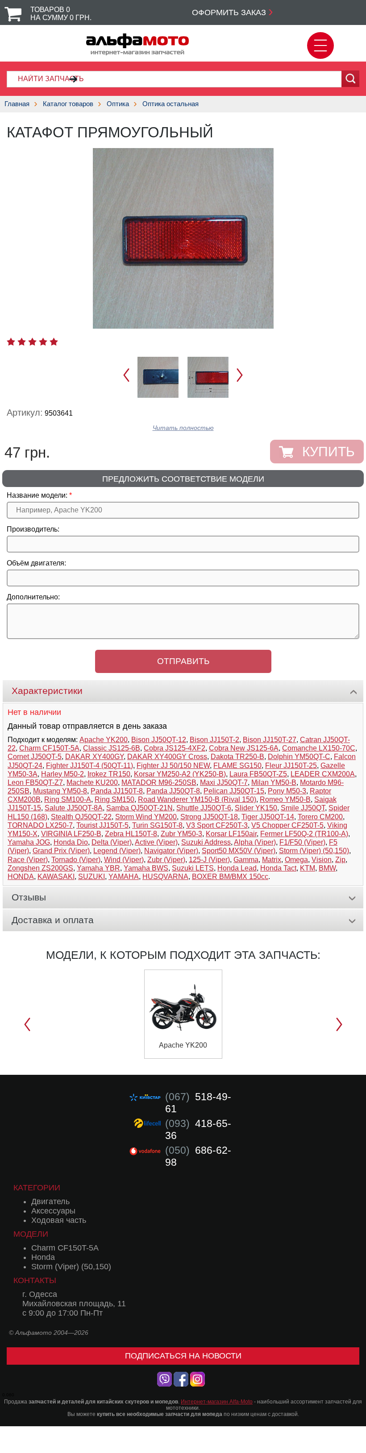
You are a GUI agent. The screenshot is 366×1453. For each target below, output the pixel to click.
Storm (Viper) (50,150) (314, 850)
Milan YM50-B (273, 782)
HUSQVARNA (165, 876)
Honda (43, 1257)
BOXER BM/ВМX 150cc (230, 876)
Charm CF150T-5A (49, 748)
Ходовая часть (58, 1220)
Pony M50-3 (287, 791)
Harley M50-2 (62, 774)
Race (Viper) (28, 859)
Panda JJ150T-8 (117, 791)
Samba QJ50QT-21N (139, 808)
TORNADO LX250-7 (40, 825)
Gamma (245, 859)
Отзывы (29, 897)
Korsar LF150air (231, 834)
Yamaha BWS (146, 868)
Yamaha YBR (98, 868)
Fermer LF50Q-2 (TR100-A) (304, 834)
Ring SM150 (114, 799)
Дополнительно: (33, 597)
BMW (327, 868)
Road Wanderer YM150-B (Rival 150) (197, 799)
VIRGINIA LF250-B (71, 834)
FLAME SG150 (237, 765)
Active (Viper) (156, 842)
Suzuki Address (206, 842)
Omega (296, 859)
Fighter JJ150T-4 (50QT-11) (89, 765)
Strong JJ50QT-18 (209, 817)
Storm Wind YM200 (146, 817)
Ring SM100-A (67, 799)
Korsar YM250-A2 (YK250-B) (180, 774)
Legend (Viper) (117, 850)
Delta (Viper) (112, 842)
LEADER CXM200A (323, 774)
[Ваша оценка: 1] (11, 342)
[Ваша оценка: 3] (32, 342)
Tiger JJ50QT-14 (267, 817)
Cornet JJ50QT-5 (35, 756)
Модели (30, 1234)
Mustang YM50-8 (60, 791)
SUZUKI (91, 876)
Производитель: (33, 529)
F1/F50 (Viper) (302, 842)
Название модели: (37, 495)
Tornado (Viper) (75, 859)
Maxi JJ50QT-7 (224, 782)
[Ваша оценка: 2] (21, 342)
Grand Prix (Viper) (61, 850)
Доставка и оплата (53, 920)
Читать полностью (183, 428)
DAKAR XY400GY (94, 756)
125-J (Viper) (209, 859)
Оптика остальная (170, 103)
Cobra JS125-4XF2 (174, 748)
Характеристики (47, 690)
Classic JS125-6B (111, 748)
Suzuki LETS (193, 868)
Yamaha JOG (29, 842)
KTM (307, 868)
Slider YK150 (256, 808)
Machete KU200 (92, 782)
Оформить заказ (229, 12)
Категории (36, 1187)
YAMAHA (123, 876)
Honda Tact (278, 868)
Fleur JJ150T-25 (291, 765)
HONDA (21, 876)
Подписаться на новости (183, 1355)
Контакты (34, 1280)
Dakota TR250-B (237, 756)
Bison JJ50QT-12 (158, 739)
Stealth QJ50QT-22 (81, 817)
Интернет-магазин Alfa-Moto (217, 1402)
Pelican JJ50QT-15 (234, 791)
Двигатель (50, 1201)
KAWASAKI (56, 876)
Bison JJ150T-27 (269, 739)
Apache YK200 (103, 739)
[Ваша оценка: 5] (54, 342)
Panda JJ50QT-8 (173, 791)
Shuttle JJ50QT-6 (203, 808)
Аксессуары (53, 1210)
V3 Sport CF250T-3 (217, 825)
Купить (328, 451)
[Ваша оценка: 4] (43, 342)
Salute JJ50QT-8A (74, 808)
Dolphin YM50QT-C (299, 756)
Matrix (271, 859)
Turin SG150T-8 (157, 825)
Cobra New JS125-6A (244, 748)
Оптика (118, 103)
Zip (340, 859)
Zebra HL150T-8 (131, 834)
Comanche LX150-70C (318, 748)
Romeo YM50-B (285, 799)
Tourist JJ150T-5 (102, 825)
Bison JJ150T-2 (214, 739)
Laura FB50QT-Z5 (258, 774)
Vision (322, 859)
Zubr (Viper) (166, 859)
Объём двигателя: (36, 563)
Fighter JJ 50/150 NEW (173, 765)
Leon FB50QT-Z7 (35, 782)
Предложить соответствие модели (183, 479)
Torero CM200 (320, 817)
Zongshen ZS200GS (40, 868)
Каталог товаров (68, 103)
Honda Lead (237, 868)
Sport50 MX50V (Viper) (238, 850)
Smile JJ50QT (303, 808)
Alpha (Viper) (255, 842)
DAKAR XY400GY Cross (167, 756)
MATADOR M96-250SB (158, 782)
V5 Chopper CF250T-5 (287, 825)
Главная (16, 103)
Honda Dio (71, 842)
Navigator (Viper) (171, 850)
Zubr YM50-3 (181, 834)
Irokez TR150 (108, 774)
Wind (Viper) (124, 859)
